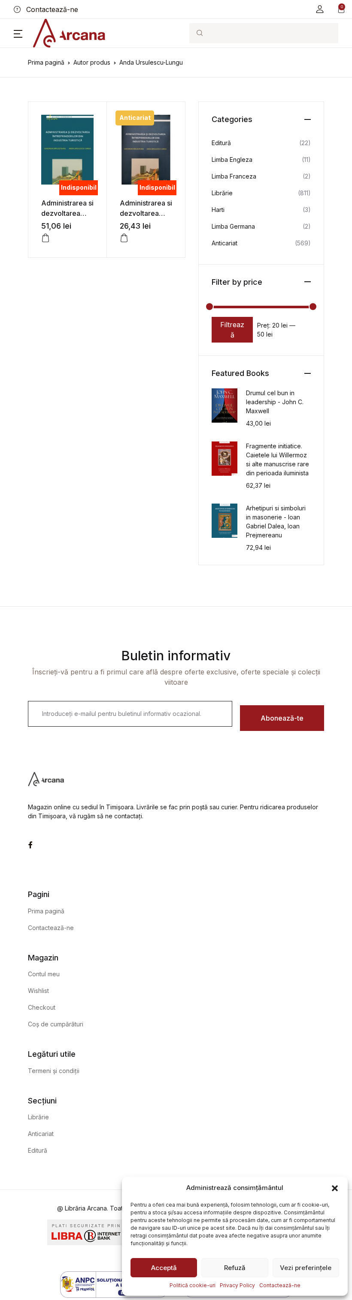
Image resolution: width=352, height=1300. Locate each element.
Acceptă (164, 1268)
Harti (218, 209)
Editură (221, 142)
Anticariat (224, 243)
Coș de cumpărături (55, 1024)
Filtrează (232, 329)
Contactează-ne (279, 1285)
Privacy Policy (237, 1285)
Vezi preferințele (305, 1268)
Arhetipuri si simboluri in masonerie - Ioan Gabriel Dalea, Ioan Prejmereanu (276, 521)
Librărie (222, 193)
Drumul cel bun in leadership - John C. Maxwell (274, 401)
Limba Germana (233, 226)
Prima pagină (46, 62)
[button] (335, 1188)
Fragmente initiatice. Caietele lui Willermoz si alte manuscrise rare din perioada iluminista (277, 459)
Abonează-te (282, 718)
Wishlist (38, 990)
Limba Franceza (234, 176)
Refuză (235, 1268)
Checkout (41, 1007)
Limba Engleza (232, 159)
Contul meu (44, 974)
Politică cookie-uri (192, 1285)
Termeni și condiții (53, 1070)
